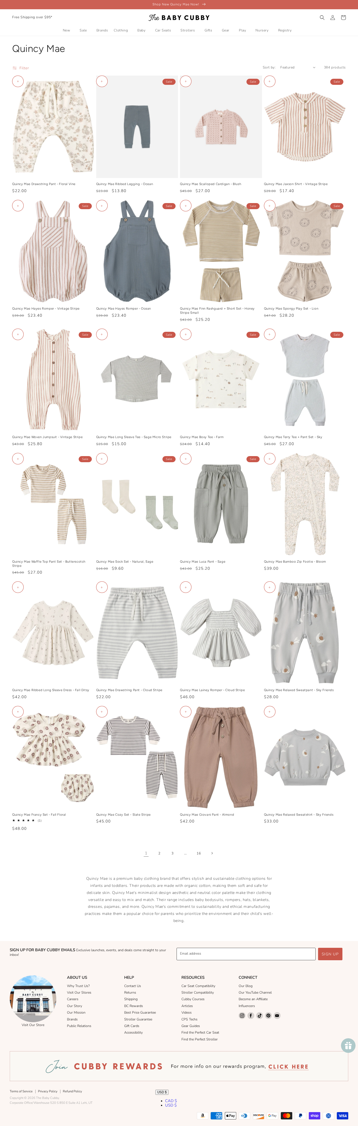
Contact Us (132, 986)
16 (199, 853)
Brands (72, 1019)
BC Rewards (133, 1006)
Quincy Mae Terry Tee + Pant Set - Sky (293, 437)
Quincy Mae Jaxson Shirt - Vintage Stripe (296, 184)
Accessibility (133, 1032)
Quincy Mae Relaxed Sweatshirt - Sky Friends (299, 814)
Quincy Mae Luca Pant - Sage (202, 561)
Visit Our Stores (79, 992)
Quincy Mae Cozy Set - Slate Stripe (123, 814)
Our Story (74, 1006)
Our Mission (76, 1012)
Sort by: (269, 67)
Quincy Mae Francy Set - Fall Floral (39, 814)
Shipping (131, 999)
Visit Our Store (33, 1025)
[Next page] (212, 853)
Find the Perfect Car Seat (200, 1032)
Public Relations (79, 1026)
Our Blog (246, 986)
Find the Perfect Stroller (199, 1039)
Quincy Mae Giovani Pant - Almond (207, 814)
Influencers (247, 1006)
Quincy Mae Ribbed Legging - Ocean (124, 184)
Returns (130, 992)
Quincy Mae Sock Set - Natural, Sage (124, 561)
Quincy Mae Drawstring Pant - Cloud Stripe (129, 690)
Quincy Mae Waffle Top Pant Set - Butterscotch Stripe (48, 564)
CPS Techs (189, 1019)
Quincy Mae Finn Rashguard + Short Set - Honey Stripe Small (217, 310)
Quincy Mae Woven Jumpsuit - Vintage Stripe (47, 437)
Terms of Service (21, 1091)
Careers (72, 999)
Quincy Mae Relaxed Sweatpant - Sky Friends (299, 690)
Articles (187, 1006)
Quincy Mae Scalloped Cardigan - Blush (210, 184)
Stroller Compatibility (197, 992)
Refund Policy (72, 1091)
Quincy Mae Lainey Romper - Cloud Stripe (212, 690)
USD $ (162, 1092)
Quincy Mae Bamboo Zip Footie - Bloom (295, 561)
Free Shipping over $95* (32, 17)
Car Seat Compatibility (198, 986)
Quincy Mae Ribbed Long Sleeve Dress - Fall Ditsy (50, 690)
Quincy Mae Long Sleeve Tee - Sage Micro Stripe (134, 437)
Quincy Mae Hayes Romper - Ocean (123, 308)
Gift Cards (131, 1026)
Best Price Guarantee (140, 1012)
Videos (186, 1012)
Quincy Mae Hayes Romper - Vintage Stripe (46, 308)
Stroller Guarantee (138, 1019)
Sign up (330, 954)
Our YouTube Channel (255, 992)
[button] (322, 17)
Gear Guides (190, 1026)
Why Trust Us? (78, 986)
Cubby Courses (193, 999)
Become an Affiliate (253, 999)
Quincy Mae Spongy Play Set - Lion (291, 308)
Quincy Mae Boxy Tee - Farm (202, 437)
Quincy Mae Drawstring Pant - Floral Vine (43, 184)
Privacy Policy (47, 1091)
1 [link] (146, 853)
